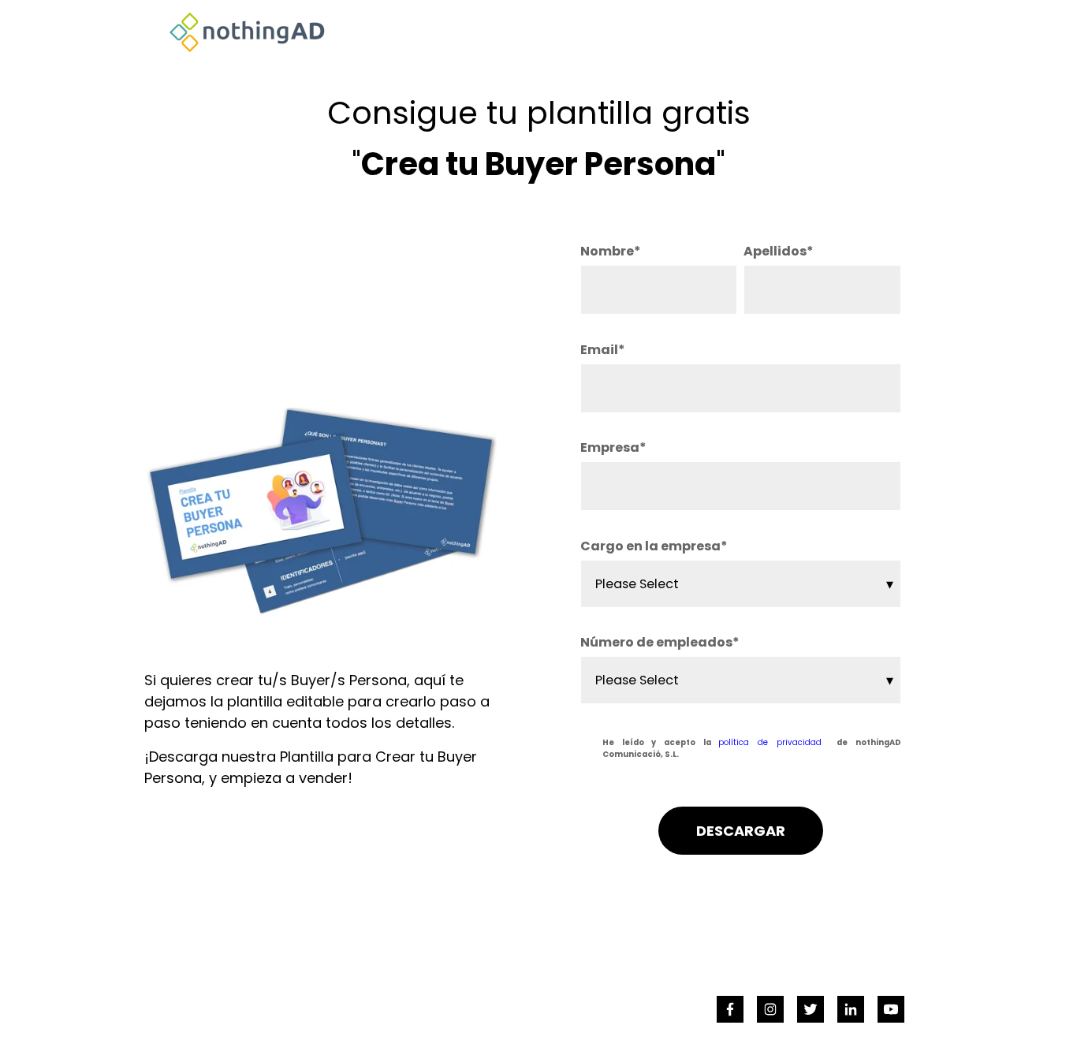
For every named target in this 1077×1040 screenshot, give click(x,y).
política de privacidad (769, 742)
